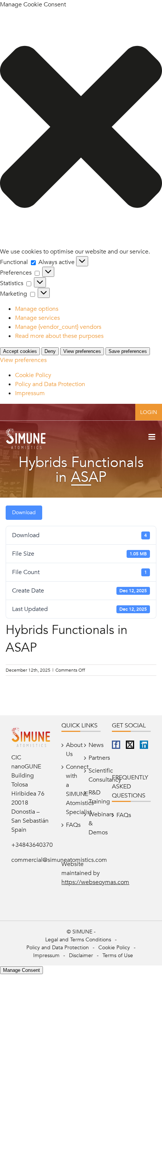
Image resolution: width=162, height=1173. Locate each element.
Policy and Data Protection (50, 384)
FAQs (70, 825)
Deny (50, 351)
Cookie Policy (33, 375)
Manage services (37, 318)
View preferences (82, 351)
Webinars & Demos (93, 823)
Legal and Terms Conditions (78, 939)
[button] (81, 128)
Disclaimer (81, 955)
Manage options (36, 309)
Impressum (30, 393)
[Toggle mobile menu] (152, 437)
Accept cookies (20, 351)
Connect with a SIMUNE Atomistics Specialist (70, 789)
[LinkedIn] (144, 745)
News (93, 745)
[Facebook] (116, 745)
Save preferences (128, 351)
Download (24, 512)
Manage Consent (21, 970)
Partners (93, 758)
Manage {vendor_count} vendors (58, 327)
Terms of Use (117, 955)
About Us (70, 749)
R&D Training (93, 797)
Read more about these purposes (59, 336)
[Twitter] (130, 745)
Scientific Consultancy (93, 775)
